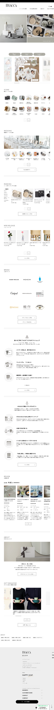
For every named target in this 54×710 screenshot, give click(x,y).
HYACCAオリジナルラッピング (23, 364)
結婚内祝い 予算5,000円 (16, 640)
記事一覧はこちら (27, 624)
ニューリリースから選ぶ (39, 54)
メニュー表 (25, 683)
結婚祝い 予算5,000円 (5, 637)
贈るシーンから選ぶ (14, 54)
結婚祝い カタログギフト (37, 637)
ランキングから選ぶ (26, 54)
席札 (24, 681)
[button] (26, 523)
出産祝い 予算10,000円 (5, 640)
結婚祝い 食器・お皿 (27, 637)
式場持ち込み (35, 432)
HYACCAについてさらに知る (27, 574)
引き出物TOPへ (27, 169)
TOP (51, 707)
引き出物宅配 (37, 430)
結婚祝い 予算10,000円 (16, 637)
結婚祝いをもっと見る (27, 213)
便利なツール (46, 443)
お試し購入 (19, 456)
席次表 (24, 678)
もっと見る (27, 258)
